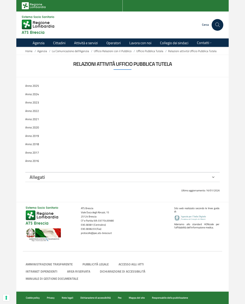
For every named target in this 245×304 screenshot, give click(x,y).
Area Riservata (78, 271)
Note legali (67, 298)
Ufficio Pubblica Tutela (149, 51)
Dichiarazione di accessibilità (122, 271)
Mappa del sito (137, 298)
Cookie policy (33, 298)
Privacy (51, 298)
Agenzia (42, 51)
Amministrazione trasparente (49, 264)
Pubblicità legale (96, 264)
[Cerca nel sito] (217, 25)
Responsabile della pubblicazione (170, 298)
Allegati (37, 177)
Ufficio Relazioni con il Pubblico (112, 51)
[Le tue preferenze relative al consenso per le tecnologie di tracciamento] (6, 297)
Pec (120, 298)
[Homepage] (38, 25)
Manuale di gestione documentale (52, 278)
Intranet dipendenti (41, 271)
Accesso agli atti (131, 264)
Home (28, 51)
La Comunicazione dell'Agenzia (70, 51)
